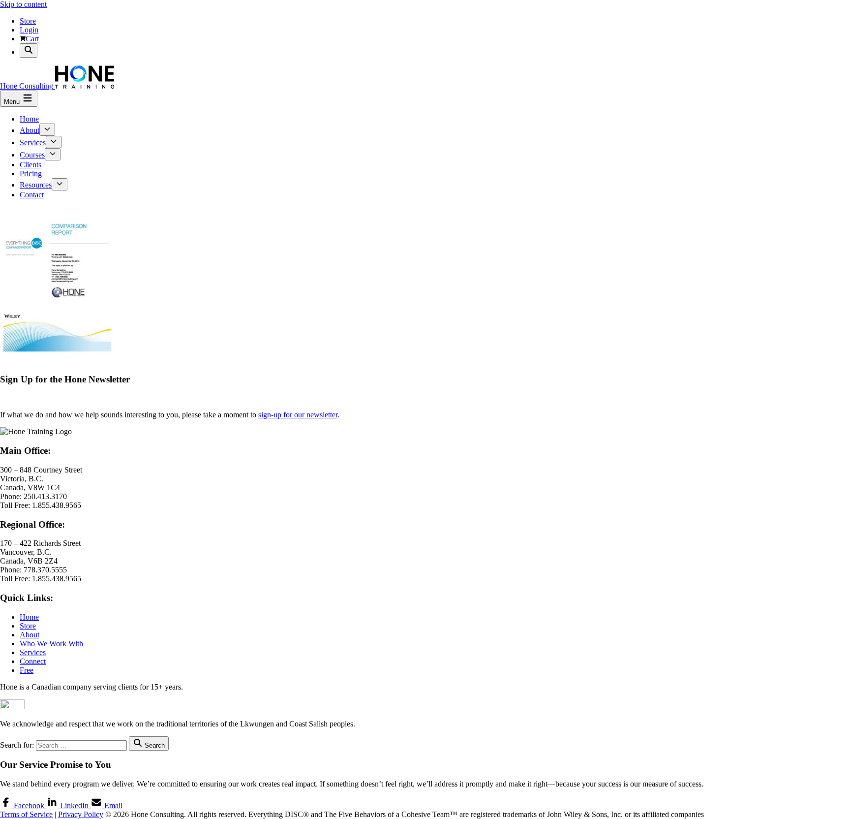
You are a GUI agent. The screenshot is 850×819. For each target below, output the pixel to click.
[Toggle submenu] (47, 130)
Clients (30, 164)
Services (33, 142)
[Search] (28, 50)
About (29, 130)
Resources (36, 185)
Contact (32, 194)
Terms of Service (26, 814)
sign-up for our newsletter (297, 414)
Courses (32, 155)
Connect (33, 661)
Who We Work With (51, 643)
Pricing (31, 173)
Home (29, 119)
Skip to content (23, 4)
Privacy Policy (80, 814)
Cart (32, 38)
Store (28, 21)
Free (26, 670)
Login (29, 30)
